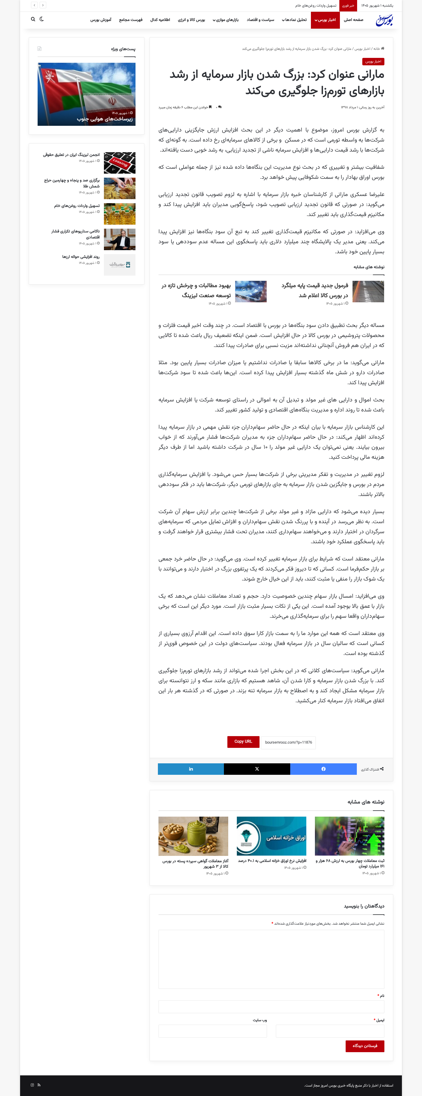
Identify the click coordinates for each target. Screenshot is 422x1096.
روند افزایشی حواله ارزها (81, 257)
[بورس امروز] (384, 20)
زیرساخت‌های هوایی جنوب (105, 119)
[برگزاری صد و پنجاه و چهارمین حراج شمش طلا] (119, 188)
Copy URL (243, 742)
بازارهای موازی (227, 20)
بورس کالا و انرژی (191, 20)
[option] (86, 94)
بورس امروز (329, 1086)
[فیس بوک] (323, 769)
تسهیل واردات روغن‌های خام (315, 6)
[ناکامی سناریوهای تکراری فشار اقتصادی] (119, 239)
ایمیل (379, 1020)
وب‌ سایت (260, 1020)
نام (381, 996)
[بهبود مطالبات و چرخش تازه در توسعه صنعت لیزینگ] (251, 291)
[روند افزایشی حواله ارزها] (119, 265)
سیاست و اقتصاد (260, 20)
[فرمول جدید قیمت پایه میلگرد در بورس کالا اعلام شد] (368, 291)
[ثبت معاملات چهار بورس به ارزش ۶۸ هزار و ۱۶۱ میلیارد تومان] (349, 836)
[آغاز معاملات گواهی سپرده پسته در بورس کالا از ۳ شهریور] (193, 836)
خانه (377, 49)
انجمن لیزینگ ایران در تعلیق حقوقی (71, 155)
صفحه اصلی (353, 20)
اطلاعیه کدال (160, 20)
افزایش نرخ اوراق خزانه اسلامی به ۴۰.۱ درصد (272, 861)
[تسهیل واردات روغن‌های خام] (119, 214)
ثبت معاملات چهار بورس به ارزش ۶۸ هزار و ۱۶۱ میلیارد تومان (350, 864)
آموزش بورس (100, 20)
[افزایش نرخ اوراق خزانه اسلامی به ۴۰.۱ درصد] (271, 836)
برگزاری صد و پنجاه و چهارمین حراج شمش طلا (72, 183)
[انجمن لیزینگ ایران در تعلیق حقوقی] (119, 163)
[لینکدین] (191, 769)
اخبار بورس (327, 20)
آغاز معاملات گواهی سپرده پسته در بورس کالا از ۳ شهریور (195, 864)
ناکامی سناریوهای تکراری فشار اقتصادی (75, 234)
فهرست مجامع (130, 20)
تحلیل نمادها (296, 20)
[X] (257, 769)
